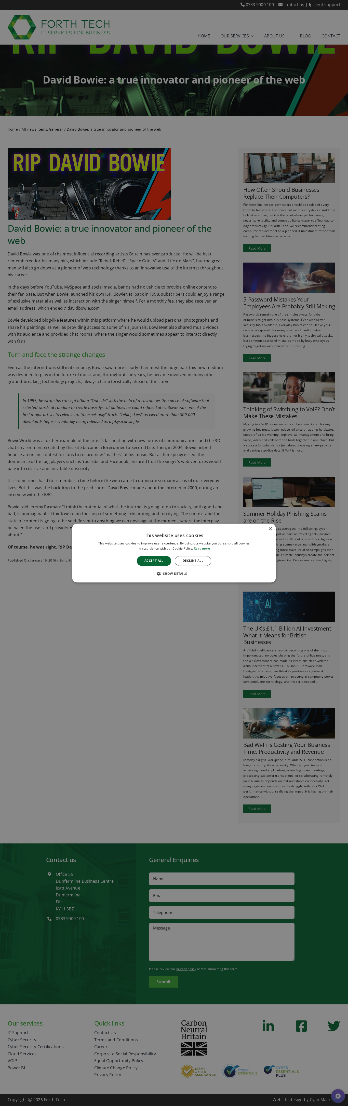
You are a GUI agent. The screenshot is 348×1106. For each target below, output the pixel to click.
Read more (202, 548)
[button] (174, 573)
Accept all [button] (154, 561)
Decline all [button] (193, 561)
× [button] (270, 529)
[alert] (174, 553)
